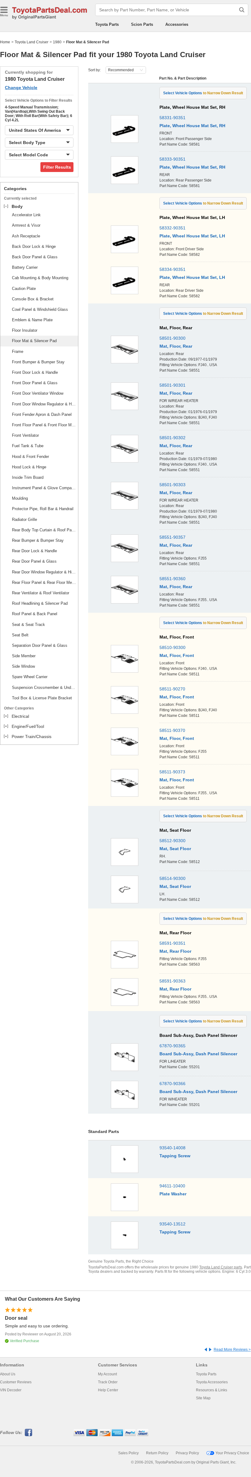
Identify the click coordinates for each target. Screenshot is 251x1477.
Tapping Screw (174, 1155)
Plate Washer (172, 1193)
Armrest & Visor (26, 225)
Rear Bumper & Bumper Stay (38, 540)
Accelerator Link (26, 215)
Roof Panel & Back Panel (34, 614)
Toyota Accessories (212, 1382)
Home (5, 42)
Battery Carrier (25, 267)
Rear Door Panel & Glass (34, 561)
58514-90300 (172, 878)
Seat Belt (20, 635)
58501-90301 (172, 385)
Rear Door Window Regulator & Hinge (44, 572)
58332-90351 (172, 227)
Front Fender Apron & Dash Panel (42, 414)
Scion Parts (142, 24)
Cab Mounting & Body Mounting (40, 277)
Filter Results (57, 167)
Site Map (203, 1398)
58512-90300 (172, 840)
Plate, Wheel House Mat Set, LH (192, 235)
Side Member (24, 656)
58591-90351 (172, 943)
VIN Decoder (10, 1390)
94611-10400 (172, 1185)
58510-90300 (172, 647)
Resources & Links (211, 1390)
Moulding (20, 498)
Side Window (23, 666)
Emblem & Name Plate (32, 320)
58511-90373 (172, 771)
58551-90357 (172, 537)
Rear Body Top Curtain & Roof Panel (44, 530)
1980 (57, 42)
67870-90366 (172, 1083)
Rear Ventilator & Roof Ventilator (40, 593)
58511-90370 (172, 730)
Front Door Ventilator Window (37, 393)
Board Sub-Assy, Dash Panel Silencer (198, 1053)
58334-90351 (172, 269)
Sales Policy (128, 1453)
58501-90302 (172, 437)
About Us (7, 1374)
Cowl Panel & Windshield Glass (40, 309)
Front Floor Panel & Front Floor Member (44, 425)
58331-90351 (172, 117)
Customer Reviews (16, 1382)
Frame (17, 351)
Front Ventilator (25, 435)
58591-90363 (172, 981)
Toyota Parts (107, 24)
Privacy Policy (187, 1453)
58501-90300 (172, 338)
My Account (107, 1374)
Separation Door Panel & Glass (39, 645)
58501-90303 (172, 484)
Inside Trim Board (27, 477)
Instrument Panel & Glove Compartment (44, 488)
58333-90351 (172, 159)
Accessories (176, 24)
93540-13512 (172, 1223)
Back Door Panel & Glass (35, 257)
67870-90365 (172, 1045)
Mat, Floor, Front (176, 655)
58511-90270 (172, 688)
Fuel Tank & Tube (27, 445)
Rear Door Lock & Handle (34, 551)
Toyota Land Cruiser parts (220, 1267)
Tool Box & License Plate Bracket (42, 698)
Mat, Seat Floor (175, 848)
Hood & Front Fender (30, 456)
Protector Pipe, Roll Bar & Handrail (42, 508)
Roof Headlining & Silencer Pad (40, 603)
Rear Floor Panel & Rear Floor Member (44, 582)
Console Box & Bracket (33, 299)
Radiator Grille (24, 519)
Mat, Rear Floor (175, 951)
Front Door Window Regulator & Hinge (44, 404)
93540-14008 (172, 1147)
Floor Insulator (24, 330)
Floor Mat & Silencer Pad (34, 340)
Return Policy (157, 1453)
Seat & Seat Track (28, 624)
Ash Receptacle (26, 236)
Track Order (108, 1382)
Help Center (108, 1390)
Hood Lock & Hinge (29, 467)
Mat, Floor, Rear (175, 346)
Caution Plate (24, 288)
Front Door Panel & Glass (35, 383)
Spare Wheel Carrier (29, 676)
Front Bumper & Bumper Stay (38, 362)
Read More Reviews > (232, 1349)
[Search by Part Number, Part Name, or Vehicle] (241, 10)
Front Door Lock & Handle (35, 372)
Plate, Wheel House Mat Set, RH (192, 125)
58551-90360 (172, 578)
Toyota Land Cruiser (31, 42)
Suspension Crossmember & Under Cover (44, 687)
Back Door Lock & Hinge (34, 246)
